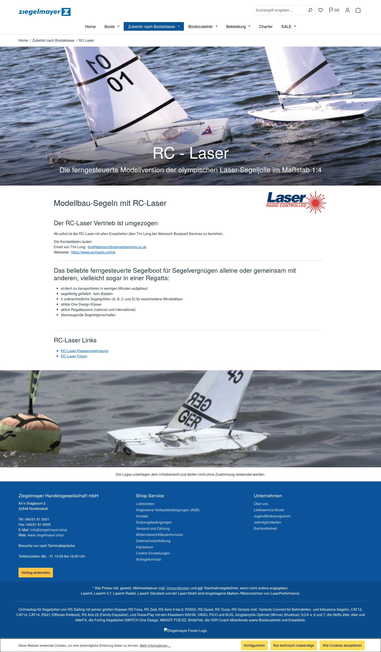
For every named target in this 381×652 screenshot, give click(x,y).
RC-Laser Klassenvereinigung (84, 350)
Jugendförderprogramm (272, 516)
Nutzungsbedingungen (154, 522)
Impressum (144, 546)
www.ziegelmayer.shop (46, 534)
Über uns (261, 503)
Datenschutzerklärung (153, 540)
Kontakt (142, 516)
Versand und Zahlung (153, 528)
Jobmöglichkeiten (267, 522)
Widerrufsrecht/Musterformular (159, 534)
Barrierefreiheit (265, 528)
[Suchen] (310, 10)
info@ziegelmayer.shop (48, 529)
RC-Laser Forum (74, 356)
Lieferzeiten (145, 503)
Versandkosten (178, 587)
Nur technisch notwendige (293, 645)
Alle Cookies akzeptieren (342, 645)
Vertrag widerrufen (35, 572)
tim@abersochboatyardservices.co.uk (117, 246)
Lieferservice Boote (269, 509)
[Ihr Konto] (347, 10)
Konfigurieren (254, 645)
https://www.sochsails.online (93, 252)
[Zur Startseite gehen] (104, 12)
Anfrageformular (148, 559)
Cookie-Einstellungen (153, 553)
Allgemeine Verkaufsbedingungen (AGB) (168, 509)
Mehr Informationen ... (155, 645)
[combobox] (279, 10)
